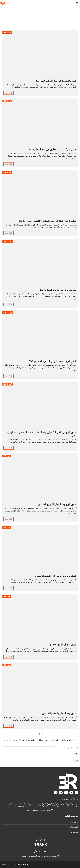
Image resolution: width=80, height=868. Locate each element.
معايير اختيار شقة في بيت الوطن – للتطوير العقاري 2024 (48, 221)
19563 (40, 845)
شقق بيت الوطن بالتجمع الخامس (59, 713)
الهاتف (73, 754)
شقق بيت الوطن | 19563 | (63, 644)
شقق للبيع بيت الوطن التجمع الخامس (57, 504)
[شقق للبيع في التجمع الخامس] (3, 3)
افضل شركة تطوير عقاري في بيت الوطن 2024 (53, 149)
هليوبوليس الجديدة (73, 827)
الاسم (73, 748)
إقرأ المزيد (8, 93)
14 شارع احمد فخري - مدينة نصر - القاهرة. (39, 810)
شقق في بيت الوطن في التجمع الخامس (56, 575)
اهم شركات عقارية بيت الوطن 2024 (58, 289)
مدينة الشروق (74, 832)
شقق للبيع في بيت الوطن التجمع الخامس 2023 (53, 361)
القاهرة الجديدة (74, 822)
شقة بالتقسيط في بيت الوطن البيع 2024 (56, 80)
